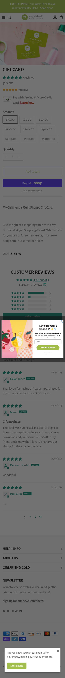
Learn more (17, 665)
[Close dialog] (61, 321)
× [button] (58, 651)
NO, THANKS (48, 353)
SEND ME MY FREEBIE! (48, 348)
